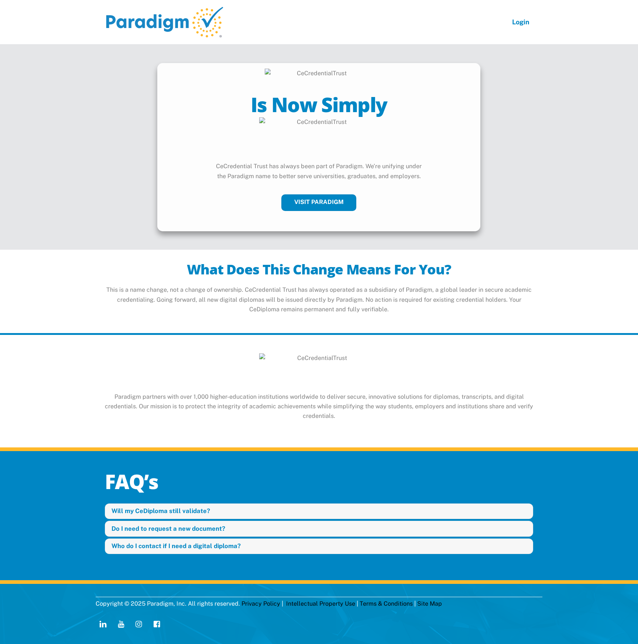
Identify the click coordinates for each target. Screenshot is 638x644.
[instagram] (139, 623)
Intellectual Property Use (320, 603)
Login (520, 22)
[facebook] (157, 623)
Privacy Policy (260, 603)
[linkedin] (103, 623)
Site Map (429, 603)
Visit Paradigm (319, 201)
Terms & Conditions (386, 603)
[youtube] (121, 623)
